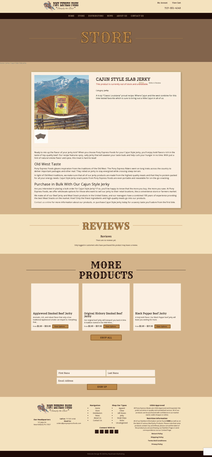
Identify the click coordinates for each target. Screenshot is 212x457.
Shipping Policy (157, 437)
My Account (161, 3)
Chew (122, 410)
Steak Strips (121, 418)
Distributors (95, 16)
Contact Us (137, 16)
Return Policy (157, 433)
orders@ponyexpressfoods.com (69, 423)
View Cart (176, 3)
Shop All (106, 337)
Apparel (122, 408)
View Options (59, 326)
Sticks (122, 420)
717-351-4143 (173, 8)
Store (81, 16)
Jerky (7, 63)
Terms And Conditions (157, 440)
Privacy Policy (157, 444)
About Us (122, 16)
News (110, 16)
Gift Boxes (122, 413)
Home (71, 16)
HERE (169, 421)
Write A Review (155, 83)
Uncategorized (122, 423)
